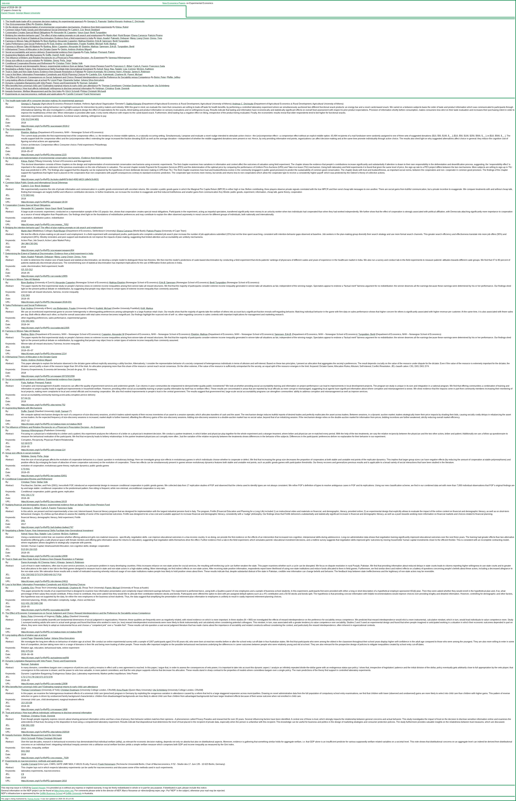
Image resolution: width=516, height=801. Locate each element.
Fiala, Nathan (90, 52)
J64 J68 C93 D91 (29, 243)
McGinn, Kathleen (145, 69)
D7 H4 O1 (26, 398)
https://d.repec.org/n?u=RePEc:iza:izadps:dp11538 (45, 610)
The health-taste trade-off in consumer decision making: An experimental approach (44, 21)
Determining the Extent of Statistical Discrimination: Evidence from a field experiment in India (49, 38)
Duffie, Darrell (52, 55)
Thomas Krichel (33, 799)
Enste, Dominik (122, 88)
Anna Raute (148, 85)
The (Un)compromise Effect (18, 24)
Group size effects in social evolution (22, 60)
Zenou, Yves (156, 38)
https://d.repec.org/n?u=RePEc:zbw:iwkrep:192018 (45, 732)
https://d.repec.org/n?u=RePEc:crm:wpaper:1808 (44, 709)
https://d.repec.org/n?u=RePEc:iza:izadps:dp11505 (45, 328)
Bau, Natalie (116, 69)
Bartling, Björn (50, 46)
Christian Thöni (63, 63)
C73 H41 (25, 469)
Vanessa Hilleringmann (119, 58)
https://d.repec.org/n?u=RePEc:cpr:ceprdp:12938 (44, 684)
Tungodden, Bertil (125, 46)
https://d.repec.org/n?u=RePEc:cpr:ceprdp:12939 (44, 556)
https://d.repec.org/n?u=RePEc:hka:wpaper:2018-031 (46, 302)
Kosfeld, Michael (95, 44)
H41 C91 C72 (27, 495)
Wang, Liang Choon (139, 38)
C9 (22, 774)
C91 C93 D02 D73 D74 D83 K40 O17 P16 (41, 574)
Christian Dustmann (132, 85)
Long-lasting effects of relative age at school (26, 80)
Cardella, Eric (95, 74)
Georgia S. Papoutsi (96, 21)
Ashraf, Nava (103, 69)
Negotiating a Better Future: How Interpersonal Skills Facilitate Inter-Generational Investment (49, 69)
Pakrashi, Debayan (120, 38)
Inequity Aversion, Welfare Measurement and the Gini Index (33, 91)
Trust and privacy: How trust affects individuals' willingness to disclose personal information (48, 88)
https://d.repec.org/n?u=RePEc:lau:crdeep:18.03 (44, 501)
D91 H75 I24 (27, 651)
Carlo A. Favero (140, 66)
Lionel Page (56, 80)
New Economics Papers (173, 3)
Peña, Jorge (65, 60)
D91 (23, 521)
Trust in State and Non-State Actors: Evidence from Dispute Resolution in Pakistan (44, 72)
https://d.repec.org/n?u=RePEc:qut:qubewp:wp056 (45, 658)
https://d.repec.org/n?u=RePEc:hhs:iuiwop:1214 (44, 353)
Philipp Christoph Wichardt (93, 91)
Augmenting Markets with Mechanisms (23, 55)
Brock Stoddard (92, 30)
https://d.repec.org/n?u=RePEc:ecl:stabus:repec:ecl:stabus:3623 (51, 424)
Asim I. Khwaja (123, 72)
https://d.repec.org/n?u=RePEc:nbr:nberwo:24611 (44, 581)
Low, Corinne (129, 69)
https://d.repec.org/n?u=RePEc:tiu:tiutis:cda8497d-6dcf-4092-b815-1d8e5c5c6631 (60, 179)
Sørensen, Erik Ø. (107, 46)
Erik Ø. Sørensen (103, 41)
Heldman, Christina (104, 88)
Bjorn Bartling (50, 41)
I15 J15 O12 (27, 269)
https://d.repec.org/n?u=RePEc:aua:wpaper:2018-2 (45, 126)
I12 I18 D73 (26, 443)
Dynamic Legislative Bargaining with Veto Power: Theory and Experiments (40, 83)
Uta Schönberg (162, 85)
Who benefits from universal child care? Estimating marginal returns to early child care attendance (51, 85)
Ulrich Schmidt (72, 91)
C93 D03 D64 (27, 148)
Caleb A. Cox (77, 30)
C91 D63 (25, 295)
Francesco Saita (157, 66)
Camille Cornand (74, 94)
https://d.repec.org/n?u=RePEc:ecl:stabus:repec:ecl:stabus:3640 (51, 632)
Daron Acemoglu (95, 72)
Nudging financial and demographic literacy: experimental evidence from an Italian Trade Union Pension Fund (57, 66)
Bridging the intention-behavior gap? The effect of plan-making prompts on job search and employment (54, 35)
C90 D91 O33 (27, 725)
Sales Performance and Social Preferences (25, 44)
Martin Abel (111, 35)
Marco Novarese (130, 790)
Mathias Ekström (86, 41)
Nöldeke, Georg (51, 60)
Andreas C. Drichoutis (133, 21)
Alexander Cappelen (67, 41)
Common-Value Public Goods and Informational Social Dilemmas (36, 30)
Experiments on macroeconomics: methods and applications (34, 94)
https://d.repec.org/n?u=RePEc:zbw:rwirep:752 (43, 405)
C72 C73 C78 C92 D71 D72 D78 (37, 677)
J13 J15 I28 (26, 703)
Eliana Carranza (139, 35)
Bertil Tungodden (98, 32)
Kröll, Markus (110, 44)
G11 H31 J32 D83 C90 (32, 603)
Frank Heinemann (92, 94)
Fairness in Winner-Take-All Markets (22, 41)
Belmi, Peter (160, 77)
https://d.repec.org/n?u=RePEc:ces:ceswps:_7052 (45, 224)
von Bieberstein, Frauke (74, 44)
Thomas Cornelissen (111, 85)
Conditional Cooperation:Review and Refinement (28, 63)
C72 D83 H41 (27, 195)
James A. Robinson (141, 72)
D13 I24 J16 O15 (29, 549)
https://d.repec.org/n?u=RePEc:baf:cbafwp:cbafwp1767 (47, 527)
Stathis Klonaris (115, 21)
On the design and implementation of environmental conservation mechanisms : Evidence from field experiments (58, 27)
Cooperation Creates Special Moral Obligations (27, 32)
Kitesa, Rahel (122, 27)
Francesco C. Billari (122, 66)
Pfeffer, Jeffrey (173, 77)
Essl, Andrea (56, 44)
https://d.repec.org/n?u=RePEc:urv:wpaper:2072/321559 (48, 376)
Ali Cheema (109, 72)
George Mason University (28, 13)
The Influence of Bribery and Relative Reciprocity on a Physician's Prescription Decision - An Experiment (55, 58)
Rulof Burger (124, 35)
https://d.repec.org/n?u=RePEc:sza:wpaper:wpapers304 (47, 250)
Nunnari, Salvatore (89, 83)
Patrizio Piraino (155, 35)
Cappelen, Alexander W (69, 46)
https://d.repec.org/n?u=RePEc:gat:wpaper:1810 (44, 781)
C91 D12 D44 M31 (30, 119)
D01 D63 (25, 751)
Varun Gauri (83, 32)
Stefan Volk (77, 63)
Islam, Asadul (103, 38)
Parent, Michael (135, 74)
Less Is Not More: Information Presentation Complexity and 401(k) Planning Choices (45, 74)
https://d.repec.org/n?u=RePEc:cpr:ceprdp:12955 (44, 276)
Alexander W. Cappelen (65, 32)
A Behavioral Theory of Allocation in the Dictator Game (31, 49)
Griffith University (73, 793)
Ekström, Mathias (43, 24)
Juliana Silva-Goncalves (92, 80)
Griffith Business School (51, 793)
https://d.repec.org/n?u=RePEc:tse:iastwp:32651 (44, 476)
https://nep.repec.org (64, 790)
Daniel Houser (8, 13)
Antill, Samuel (66, 55)
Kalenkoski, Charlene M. (114, 74)
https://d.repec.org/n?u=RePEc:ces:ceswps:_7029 (45, 758)
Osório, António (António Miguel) (76, 49)
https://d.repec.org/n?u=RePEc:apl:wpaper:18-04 (44, 202)
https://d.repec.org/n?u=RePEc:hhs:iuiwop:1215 (44, 155)
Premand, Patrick (106, 52)
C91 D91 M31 (27, 321)
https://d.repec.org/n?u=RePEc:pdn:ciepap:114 (43, 450)
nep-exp (6, 3)
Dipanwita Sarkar (71, 80)
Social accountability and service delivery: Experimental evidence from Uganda (43, 52)
